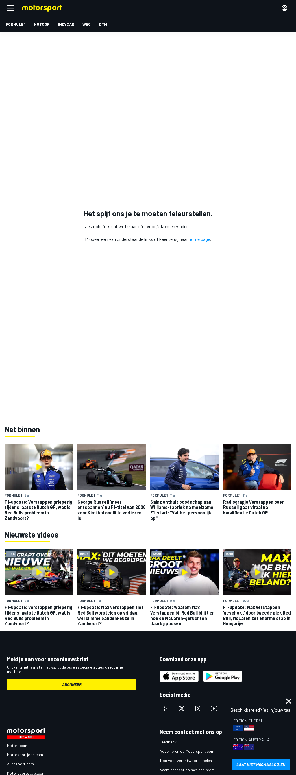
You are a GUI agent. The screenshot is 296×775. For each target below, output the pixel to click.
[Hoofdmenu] (10, 8)
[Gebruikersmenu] (284, 8)
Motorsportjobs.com (25, 754)
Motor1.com (17, 745)
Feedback (168, 741)
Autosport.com (20, 763)
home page (199, 239)
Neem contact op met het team (187, 769)
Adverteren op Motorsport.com (187, 751)
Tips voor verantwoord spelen (186, 760)
